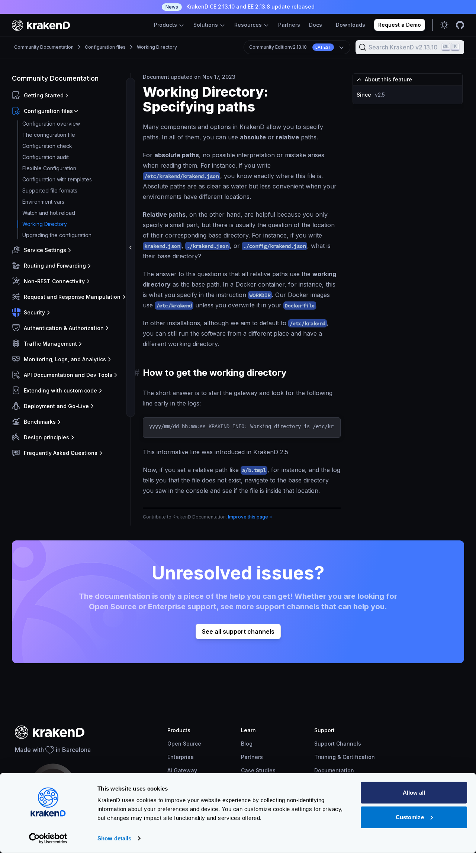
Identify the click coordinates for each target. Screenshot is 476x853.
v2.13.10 (290, 47)
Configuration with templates (57, 179)
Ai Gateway (182, 770)
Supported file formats (49, 190)
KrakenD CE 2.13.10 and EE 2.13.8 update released (240, 6)
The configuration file (48, 135)
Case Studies (258, 770)
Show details (114, 838)
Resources (248, 25)
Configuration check (47, 146)
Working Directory (157, 47)
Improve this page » (250, 517)
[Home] (41, 25)
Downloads (350, 25)
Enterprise (180, 757)
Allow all (414, 792)
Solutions (206, 25)
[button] (70, 95)
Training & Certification (344, 757)
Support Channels (337, 743)
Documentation (334, 770)
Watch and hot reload (48, 213)
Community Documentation (44, 47)
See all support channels (238, 631)
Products (166, 25)
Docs (315, 25)
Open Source (184, 743)
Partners (289, 25)
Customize (410, 817)
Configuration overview (51, 123)
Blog (247, 743)
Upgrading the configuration (56, 235)
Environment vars (43, 201)
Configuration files (105, 47)
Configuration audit (45, 157)
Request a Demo (399, 25)
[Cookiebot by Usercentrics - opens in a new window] (48, 838)
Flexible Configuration (49, 168)
